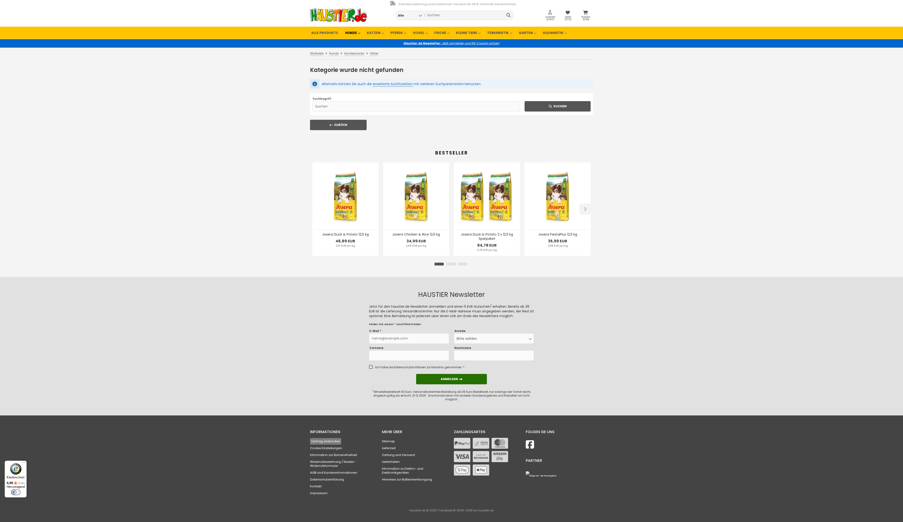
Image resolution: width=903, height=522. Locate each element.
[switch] (16, 492)
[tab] (439, 264)
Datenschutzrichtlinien (410, 367)
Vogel (418, 32)
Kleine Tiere (466, 32)
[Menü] (24, 463)
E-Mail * (375, 331)
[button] (410, 15)
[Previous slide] (318, 209)
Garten (526, 32)
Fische (440, 32)
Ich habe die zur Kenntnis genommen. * (419, 367)
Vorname (376, 348)
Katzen (374, 32)
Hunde (351, 32)
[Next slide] (585, 209)
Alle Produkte (324, 32)
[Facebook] (530, 444)
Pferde (396, 32)
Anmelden (451, 379)
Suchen (557, 106)
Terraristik (498, 32)
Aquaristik (553, 32)
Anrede (459, 331)
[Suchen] (508, 15)
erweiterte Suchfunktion (393, 84)
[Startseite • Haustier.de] (338, 15)
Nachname (462, 348)
